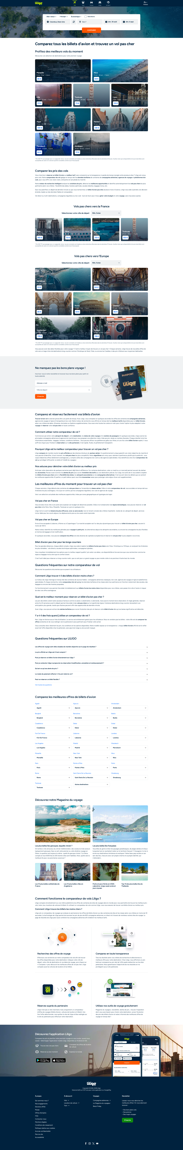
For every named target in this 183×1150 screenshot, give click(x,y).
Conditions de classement (44, 1125)
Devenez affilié (40, 1107)
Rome (77, 306)
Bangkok (38, 713)
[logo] (38, 3)
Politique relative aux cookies (45, 1128)
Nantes (97, 122)
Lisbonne (40, 306)
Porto (96, 281)
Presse (37, 1110)
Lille (38, 97)
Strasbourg (115, 773)
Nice (96, 73)
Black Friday (97, 1106)
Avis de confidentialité (42, 1131)
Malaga (97, 330)
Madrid (75, 743)
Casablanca (39, 723)
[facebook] (86, 1143)
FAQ (36, 1116)
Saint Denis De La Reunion (82, 773)
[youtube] (97, 1143)
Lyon (115, 97)
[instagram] (90, 1143)
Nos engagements (41, 1104)
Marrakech (41, 146)
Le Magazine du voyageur (101, 1103)
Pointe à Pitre (77, 763)
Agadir (37, 703)
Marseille (40, 73)
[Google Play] (43, 1060)
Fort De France (40, 733)
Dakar (75, 723)
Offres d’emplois (40, 1113)
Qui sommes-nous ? (42, 1101)
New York (76, 753)
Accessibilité (39, 1137)
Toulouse (78, 97)
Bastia (113, 713)
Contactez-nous (40, 1119)
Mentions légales (41, 1122)
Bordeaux (78, 146)
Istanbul (116, 306)
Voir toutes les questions (43, 685)
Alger (39, 122)
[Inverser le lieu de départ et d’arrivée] (73, 21)
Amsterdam (41, 330)
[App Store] (59, 1060)
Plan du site (39, 1134)
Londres (114, 733)
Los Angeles (39, 743)
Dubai (113, 723)
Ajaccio (97, 231)
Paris (39, 231)
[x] (93, 1143)
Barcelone (41, 281)
